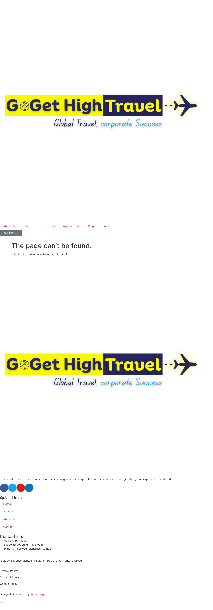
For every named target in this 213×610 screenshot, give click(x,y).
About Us (9, 226)
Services (27, 226)
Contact (106, 226)
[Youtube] (21, 488)
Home (7, 503)
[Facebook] (4, 488)
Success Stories (72, 226)
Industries (49, 226)
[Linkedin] (29, 488)
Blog (91, 226)
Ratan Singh (37, 594)
